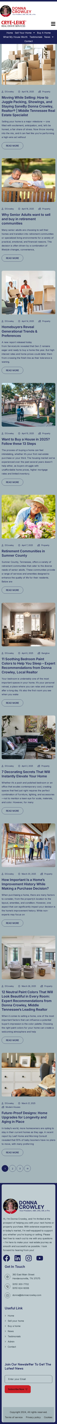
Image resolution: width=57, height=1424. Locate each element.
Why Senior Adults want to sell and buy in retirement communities (26, 219)
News (47, 37)
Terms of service (14, 1417)
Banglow (46, 653)
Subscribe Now (16, 1389)
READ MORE (12, 145)
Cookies (48, 1417)
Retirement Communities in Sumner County (23, 553)
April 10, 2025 (28, 433)
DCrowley (9, 91)
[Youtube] (39, 1258)
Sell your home (23, 32)
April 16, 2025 (28, 209)
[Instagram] (28, 1258)
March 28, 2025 (29, 986)
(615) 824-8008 (20, 1288)
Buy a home (44, 32)
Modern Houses (13, 1107)
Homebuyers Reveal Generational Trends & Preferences (19, 331)
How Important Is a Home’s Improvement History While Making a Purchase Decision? (25, 884)
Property (46, 91)
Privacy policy (33, 1417)
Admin (11, 1341)
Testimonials (35, 37)
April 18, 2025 (28, 91)
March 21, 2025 (28, 1103)
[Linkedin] (17, 1258)
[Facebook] (6, 1258)
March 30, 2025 (29, 874)
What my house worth (15, 37)
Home (10, 32)
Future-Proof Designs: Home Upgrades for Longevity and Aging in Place (24, 1117)
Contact (28, 41)
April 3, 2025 (27, 766)
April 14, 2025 (28, 321)
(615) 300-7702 (20, 1284)
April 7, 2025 (27, 545)
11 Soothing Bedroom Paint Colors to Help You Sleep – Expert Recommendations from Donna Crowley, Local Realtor (28, 665)
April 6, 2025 (27, 653)
